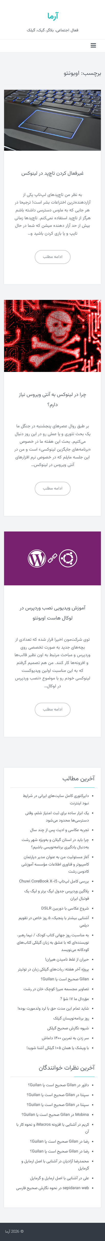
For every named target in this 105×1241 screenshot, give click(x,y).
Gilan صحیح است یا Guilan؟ (65, 979)
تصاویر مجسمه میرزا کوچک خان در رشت (56, 989)
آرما (52, 16)
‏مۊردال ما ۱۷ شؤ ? (74, 999)
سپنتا (84, 1095)
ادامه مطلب (52, 257)
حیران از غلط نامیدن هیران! (67, 960)
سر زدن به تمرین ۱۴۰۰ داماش (65, 1038)
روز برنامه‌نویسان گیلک (71, 1018)
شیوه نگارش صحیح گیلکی (68, 1028)
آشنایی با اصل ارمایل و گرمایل (54, 1178)
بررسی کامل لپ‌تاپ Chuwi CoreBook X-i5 (54, 881)
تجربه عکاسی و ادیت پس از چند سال (59, 830)
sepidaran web (76, 1188)
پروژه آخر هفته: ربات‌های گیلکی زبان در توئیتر (53, 969)
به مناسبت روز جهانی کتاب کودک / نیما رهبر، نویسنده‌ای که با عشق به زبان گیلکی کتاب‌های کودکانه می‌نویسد (53, 942)
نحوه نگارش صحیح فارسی (36, 1188)
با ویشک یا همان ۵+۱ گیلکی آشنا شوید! (58, 1048)
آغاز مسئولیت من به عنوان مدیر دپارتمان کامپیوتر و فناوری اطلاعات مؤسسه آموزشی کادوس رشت (55, 864)
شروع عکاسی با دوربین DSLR (65, 908)
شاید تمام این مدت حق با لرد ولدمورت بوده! (53, 1009)
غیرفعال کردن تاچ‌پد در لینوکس (52, 173)
